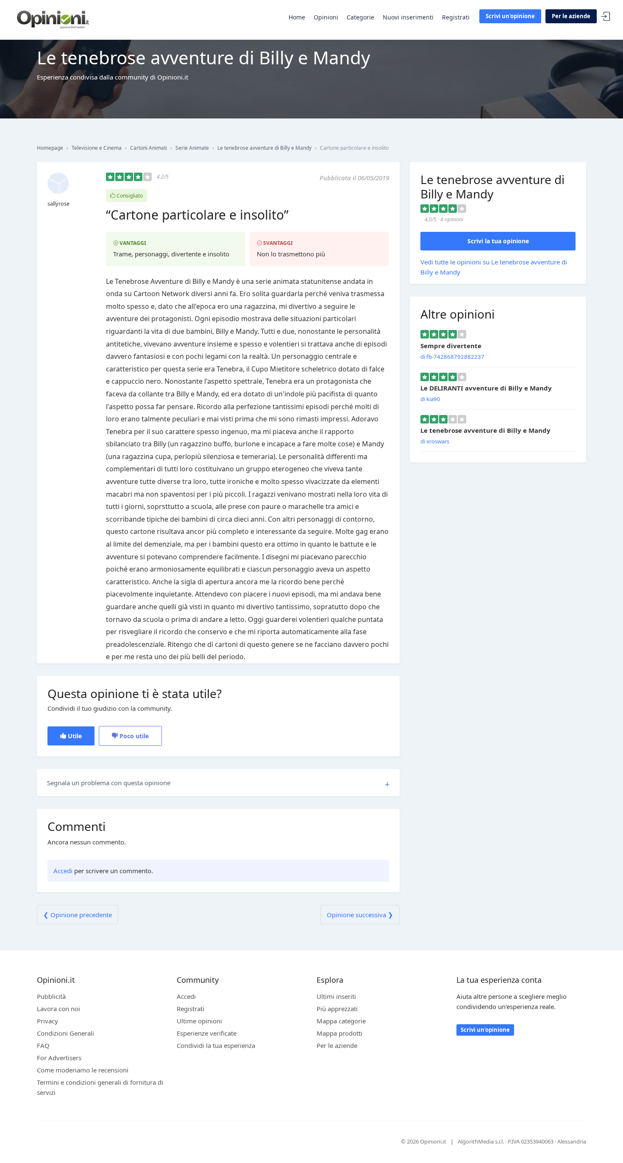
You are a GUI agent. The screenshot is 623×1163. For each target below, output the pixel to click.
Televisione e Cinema (97, 147)
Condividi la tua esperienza (216, 1045)
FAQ (43, 1045)
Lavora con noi (58, 1008)
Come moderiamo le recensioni (82, 1070)
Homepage (50, 147)
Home (297, 17)
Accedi (605, 17)
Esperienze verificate (206, 1033)
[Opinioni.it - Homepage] (53, 19)
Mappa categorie (341, 1021)
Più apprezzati (337, 1008)
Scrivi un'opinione (510, 16)
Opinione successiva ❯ (360, 914)
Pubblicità (51, 996)
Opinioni (326, 17)
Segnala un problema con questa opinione (108, 782)
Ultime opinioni (199, 1021)
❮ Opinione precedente (77, 914)
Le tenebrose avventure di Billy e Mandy (264, 147)
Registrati (456, 17)
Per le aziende (571, 16)
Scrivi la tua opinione (498, 241)
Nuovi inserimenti (408, 17)
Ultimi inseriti (336, 996)
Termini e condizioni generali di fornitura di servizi (100, 1087)
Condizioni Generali (65, 1033)
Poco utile (133, 736)
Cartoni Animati (148, 147)
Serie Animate (192, 147)
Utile (74, 736)
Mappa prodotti (339, 1033)
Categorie (360, 17)
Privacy (47, 1021)
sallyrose (58, 203)
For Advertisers (59, 1057)
